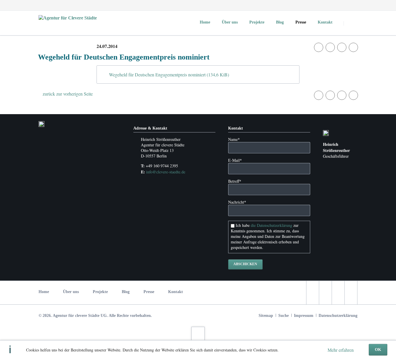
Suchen (351, 23)
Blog (126, 292)
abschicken (245, 264)
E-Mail (235, 160)
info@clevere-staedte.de (165, 172)
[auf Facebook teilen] (318, 47)
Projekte (100, 292)
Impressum (303, 315)
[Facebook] (321, 5)
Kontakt (175, 292)
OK (378, 349)
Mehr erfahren (341, 350)
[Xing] (352, 5)
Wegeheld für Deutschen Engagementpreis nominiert (169, 74)
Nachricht (237, 202)
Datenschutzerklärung (338, 315)
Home (44, 292)
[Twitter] (331, 5)
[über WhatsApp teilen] (353, 47)
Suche (283, 315)
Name (234, 139)
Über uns (71, 292)
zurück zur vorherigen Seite (67, 94)
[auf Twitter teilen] (330, 47)
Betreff (234, 181)
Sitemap (266, 315)
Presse (148, 292)
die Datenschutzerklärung (271, 225)
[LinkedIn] (342, 5)
